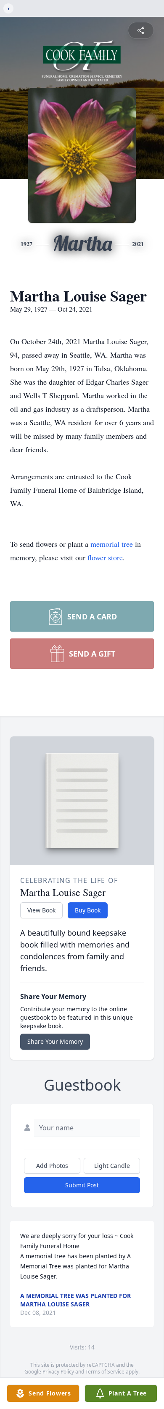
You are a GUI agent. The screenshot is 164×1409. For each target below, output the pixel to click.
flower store (105, 557)
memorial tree (111, 544)
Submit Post (82, 1185)
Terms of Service (104, 1371)
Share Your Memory (55, 1041)
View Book (41, 910)
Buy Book (88, 910)
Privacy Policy (58, 1371)
